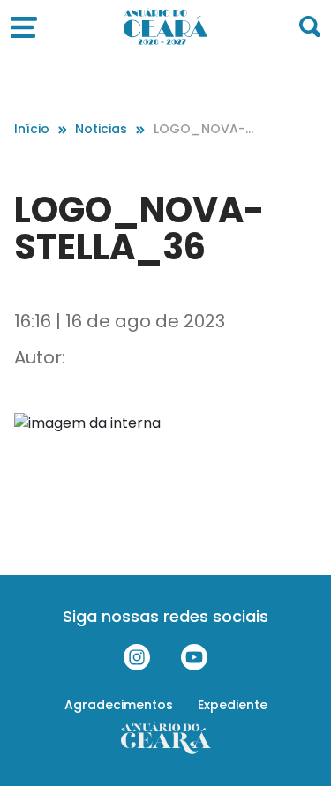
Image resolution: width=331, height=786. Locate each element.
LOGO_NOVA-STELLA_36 (203, 129)
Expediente (232, 705)
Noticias (101, 129)
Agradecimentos (118, 705)
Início (31, 129)
